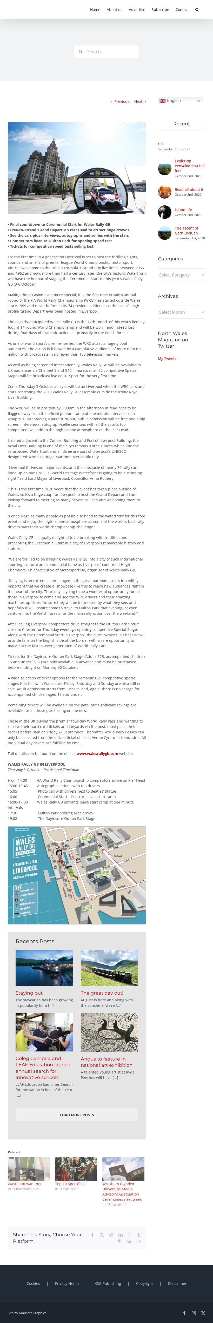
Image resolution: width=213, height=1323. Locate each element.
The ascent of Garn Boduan (186, 230)
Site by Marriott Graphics (27, 1313)
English (173, 100)
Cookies (33, 1283)
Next (138, 101)
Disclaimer (177, 1283)
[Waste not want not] (29, 1169)
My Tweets (167, 358)
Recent (181, 124)
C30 (161, 143)
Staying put (29, 993)
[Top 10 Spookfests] (76, 1169)
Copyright (144, 1283)
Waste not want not (25, 1183)
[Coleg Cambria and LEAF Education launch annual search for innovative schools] (44, 1032)
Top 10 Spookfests (70, 1183)
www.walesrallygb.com (97, 753)
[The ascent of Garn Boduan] (164, 229)
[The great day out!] (109, 968)
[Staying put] (44, 968)
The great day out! (102, 993)
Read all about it (189, 189)
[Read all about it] (164, 187)
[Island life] (164, 208)
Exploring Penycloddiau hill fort (190, 165)
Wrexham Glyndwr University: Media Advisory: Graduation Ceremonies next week (122, 1191)
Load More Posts (77, 1114)
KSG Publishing (108, 1283)
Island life (183, 209)
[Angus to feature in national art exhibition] (109, 1032)
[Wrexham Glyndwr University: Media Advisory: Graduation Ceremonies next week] (123, 1169)
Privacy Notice (67, 1283)
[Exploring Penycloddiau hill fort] (164, 164)
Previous (122, 101)
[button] (197, 9)
